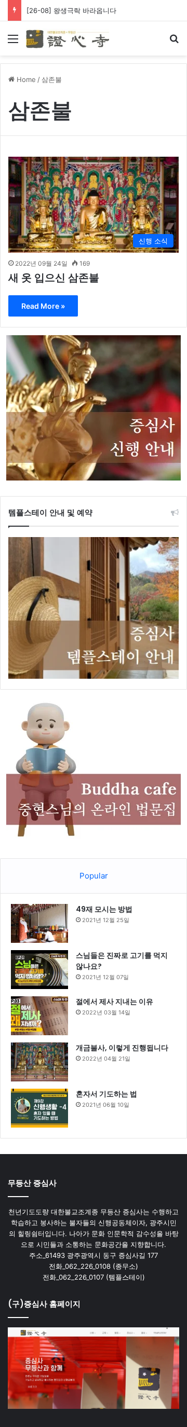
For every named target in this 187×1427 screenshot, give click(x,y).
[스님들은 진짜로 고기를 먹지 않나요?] (39, 969)
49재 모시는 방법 (104, 909)
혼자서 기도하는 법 (106, 1094)
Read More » (43, 305)
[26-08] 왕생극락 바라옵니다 (71, 10)
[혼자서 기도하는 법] (39, 1108)
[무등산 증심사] (67, 38)
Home (25, 79)
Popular (93, 876)
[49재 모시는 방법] (39, 923)
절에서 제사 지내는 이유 (114, 1001)
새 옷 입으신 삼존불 (53, 277)
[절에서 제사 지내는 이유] (39, 1015)
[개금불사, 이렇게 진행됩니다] (39, 1061)
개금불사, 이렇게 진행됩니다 (122, 1047)
